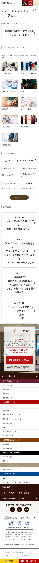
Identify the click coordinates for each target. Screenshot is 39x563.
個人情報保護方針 (18, 552)
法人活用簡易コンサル (9, 431)
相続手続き (6, 393)
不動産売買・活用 (8, 398)
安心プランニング (8, 406)
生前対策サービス (9, 402)
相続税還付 (6, 444)
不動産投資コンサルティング (11, 415)
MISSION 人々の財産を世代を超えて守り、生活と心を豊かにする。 (19, 223)
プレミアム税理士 (8, 457)
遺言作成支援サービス (9, 423)
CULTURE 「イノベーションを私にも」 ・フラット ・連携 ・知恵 (19, 311)
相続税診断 (6, 410)
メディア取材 (25, 544)
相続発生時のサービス (10, 381)
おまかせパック (7, 385)
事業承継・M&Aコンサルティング (13, 419)
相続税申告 (6, 389)
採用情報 (32, 544)
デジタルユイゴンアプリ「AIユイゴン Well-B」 (17, 482)
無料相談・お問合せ (9, 544)
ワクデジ (5, 478)
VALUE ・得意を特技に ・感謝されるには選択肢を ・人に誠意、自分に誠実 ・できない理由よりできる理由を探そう (19, 282)
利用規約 (7, 552)
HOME (3, 23)
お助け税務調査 (7, 448)
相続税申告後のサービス (11, 440)
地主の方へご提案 (8, 435)
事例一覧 (5, 461)
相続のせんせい (7, 469)
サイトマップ (30, 552)
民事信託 (5, 427)
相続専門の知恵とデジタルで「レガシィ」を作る (19, 33)
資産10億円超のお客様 (11, 452)
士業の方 (18, 544)
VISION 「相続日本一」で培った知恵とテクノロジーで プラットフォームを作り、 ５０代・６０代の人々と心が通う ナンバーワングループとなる (19, 251)
